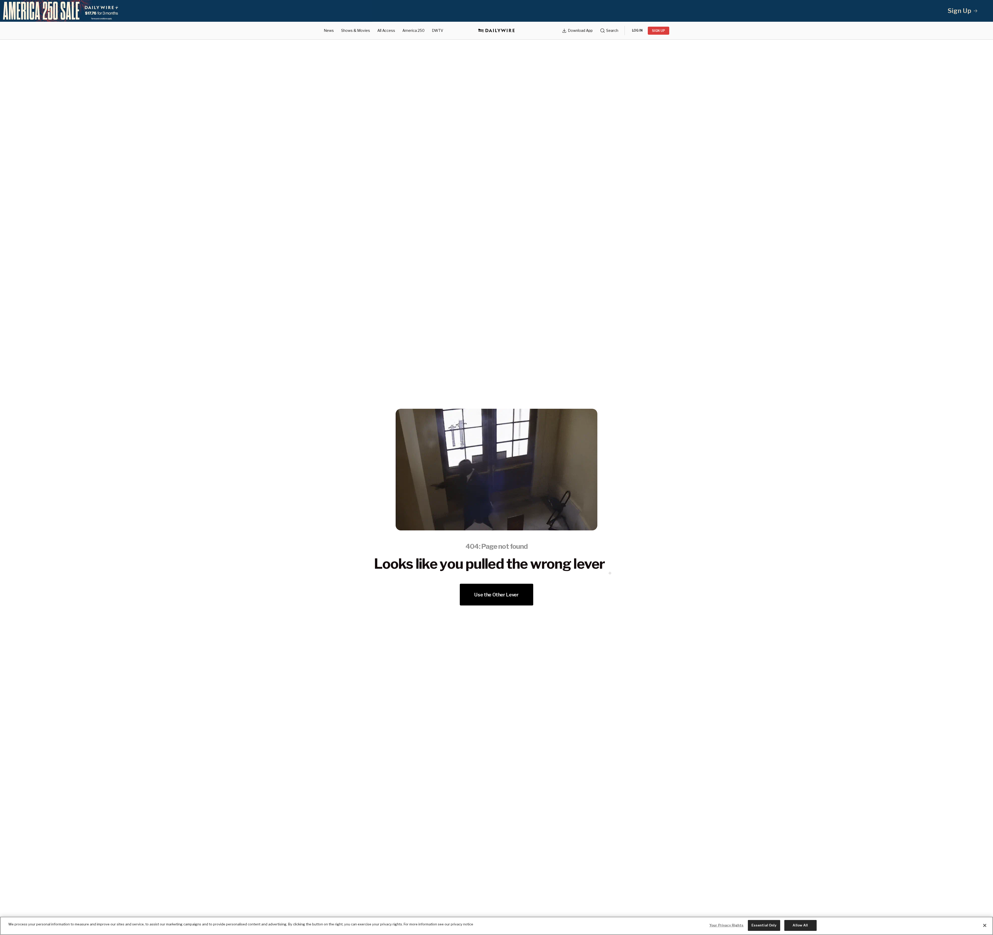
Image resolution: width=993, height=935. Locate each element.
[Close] (984, 925)
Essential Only (764, 925)
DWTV (437, 30)
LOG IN (637, 30)
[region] (496, 926)
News (329, 30)
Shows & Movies (355, 30)
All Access (386, 30)
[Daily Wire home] (496, 30)
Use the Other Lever (496, 594)
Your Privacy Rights (726, 925)
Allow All (800, 925)
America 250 (413, 30)
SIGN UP (658, 31)
